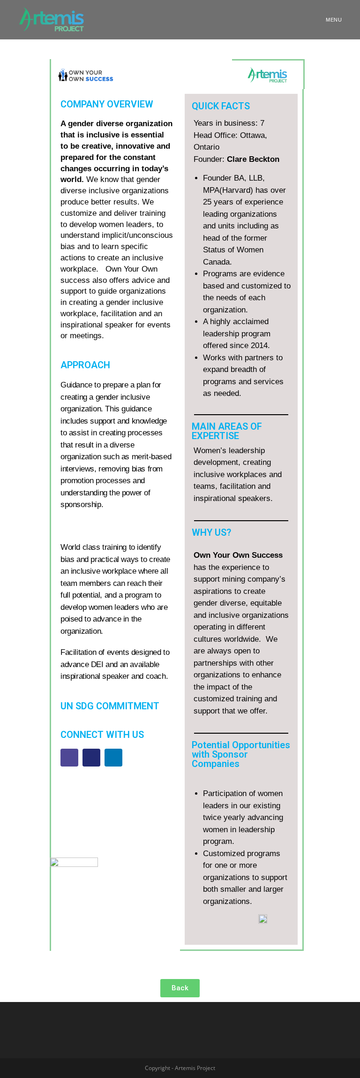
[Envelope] (91, 758)
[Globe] (69, 758)
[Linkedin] (113, 758)
